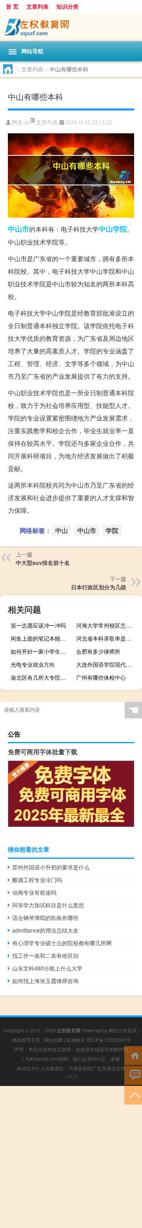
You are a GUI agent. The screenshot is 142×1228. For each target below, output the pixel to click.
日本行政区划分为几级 (98, 587)
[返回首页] (133, 1055)
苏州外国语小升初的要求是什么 (51, 867)
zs (26, 122)
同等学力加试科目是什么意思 (48, 905)
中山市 (18, 229)
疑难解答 (75, 1039)
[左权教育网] (71, 27)
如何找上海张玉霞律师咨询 (45, 981)
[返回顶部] (133, 1094)
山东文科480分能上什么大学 (47, 968)
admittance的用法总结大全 (45, 930)
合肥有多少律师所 (98, 651)
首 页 (12, 6)
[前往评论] (133, 1075)
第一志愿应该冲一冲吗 (38, 625)
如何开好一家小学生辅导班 (43, 651)
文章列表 (37, 6)
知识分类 (67, 6)
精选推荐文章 (26, 1039)
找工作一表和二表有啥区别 (45, 955)
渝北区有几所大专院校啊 (41, 677)
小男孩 (71, 1076)
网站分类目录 (122, 1030)
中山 (106, 229)
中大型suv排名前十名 (43, 562)
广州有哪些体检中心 (101, 677)
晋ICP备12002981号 (108, 1039)
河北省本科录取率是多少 (106, 638)
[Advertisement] (71, 1157)
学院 (120, 229)
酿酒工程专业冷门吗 (37, 880)
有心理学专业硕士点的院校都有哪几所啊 (62, 943)
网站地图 (53, 1039)
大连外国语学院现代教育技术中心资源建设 (108, 664)
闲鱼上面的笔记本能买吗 (41, 638)
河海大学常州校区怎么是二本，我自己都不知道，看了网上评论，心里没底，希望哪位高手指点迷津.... (108, 625)
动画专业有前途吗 (34, 892)
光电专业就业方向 (33, 664)
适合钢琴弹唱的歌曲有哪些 (45, 917)
